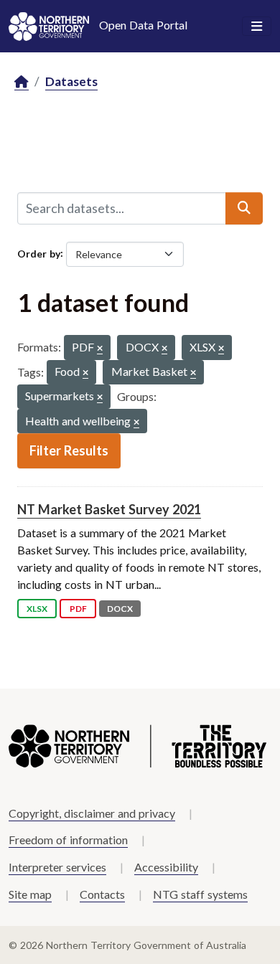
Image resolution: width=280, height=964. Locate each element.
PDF (78, 608)
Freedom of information (68, 839)
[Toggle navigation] (256, 26)
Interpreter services (57, 867)
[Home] (21, 82)
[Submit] (244, 208)
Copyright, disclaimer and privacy (92, 813)
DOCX (120, 608)
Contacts (102, 894)
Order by (38, 253)
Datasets (71, 81)
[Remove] (100, 349)
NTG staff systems (200, 894)
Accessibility (166, 867)
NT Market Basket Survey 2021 (109, 509)
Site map (30, 894)
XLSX (37, 608)
